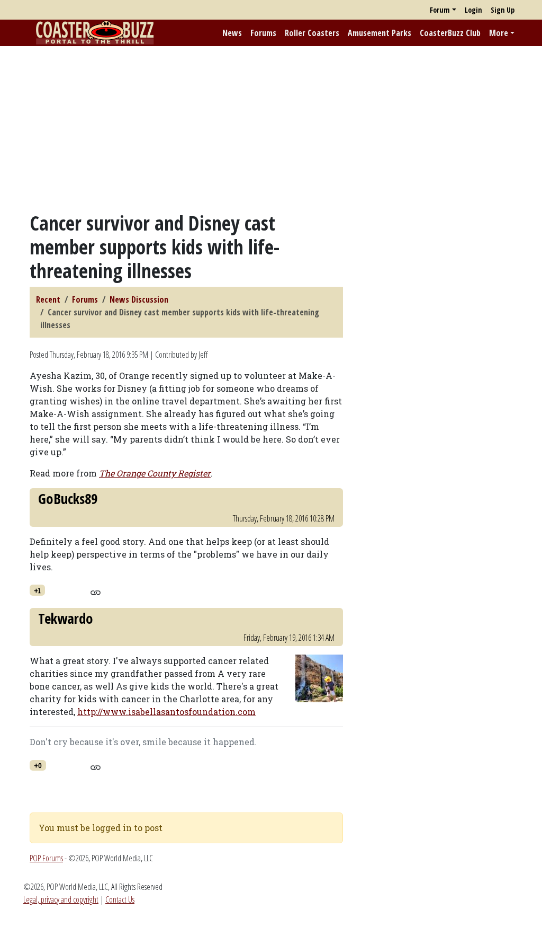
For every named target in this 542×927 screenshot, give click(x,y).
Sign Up (502, 10)
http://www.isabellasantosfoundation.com (166, 711)
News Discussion (139, 299)
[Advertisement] (271, 129)
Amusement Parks (379, 33)
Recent (48, 299)
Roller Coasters (312, 33)
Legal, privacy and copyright (60, 899)
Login (473, 10)
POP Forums (46, 858)
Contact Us (119, 899)
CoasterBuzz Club (450, 33)
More (498, 33)
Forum (440, 10)
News (232, 33)
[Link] (95, 591)
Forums (263, 33)
